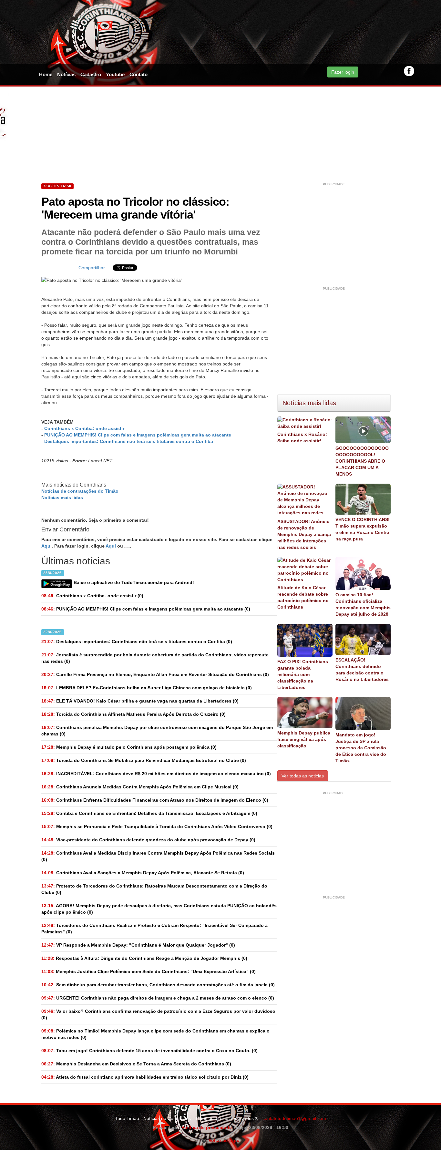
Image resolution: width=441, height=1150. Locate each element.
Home (45, 74)
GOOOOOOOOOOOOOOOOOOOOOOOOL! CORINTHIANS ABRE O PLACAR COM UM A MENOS (362, 461)
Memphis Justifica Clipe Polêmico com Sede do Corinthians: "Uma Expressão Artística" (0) (148, 971)
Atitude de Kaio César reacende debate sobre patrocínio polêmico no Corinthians (303, 597)
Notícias (66, 74)
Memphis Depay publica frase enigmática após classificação (303, 739)
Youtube (115, 74)
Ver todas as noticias (303, 775)
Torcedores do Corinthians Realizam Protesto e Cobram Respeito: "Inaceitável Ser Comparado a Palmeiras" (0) (154, 928)
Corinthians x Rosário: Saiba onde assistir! (302, 437)
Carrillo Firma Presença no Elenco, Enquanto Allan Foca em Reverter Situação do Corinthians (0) (155, 674)
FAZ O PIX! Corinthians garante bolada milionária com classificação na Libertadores (302, 674)
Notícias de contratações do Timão (79, 491)
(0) (92, 595)
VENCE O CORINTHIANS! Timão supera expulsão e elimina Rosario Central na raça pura (363, 529)
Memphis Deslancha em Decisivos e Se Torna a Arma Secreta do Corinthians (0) (136, 1063)
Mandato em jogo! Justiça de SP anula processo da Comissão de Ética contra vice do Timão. (360, 747)
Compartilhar (91, 267)
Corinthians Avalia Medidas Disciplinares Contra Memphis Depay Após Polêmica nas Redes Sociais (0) (158, 856)
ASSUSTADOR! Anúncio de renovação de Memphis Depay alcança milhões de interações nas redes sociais (304, 534)
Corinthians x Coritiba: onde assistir (84, 428)
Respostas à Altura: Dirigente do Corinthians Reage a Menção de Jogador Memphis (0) (144, 958)
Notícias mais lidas (62, 497)
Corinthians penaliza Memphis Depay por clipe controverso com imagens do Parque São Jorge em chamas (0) (157, 730)
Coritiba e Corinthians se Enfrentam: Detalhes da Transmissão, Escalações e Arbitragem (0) (149, 813)
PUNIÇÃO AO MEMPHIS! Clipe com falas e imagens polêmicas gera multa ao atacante (137, 434)
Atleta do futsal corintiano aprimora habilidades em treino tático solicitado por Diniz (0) (145, 1077)
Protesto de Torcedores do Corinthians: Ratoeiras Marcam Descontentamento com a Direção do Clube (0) (154, 889)
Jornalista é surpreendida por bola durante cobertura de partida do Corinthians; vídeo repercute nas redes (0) (155, 658)
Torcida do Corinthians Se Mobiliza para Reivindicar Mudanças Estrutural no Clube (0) (143, 760)
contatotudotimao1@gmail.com (294, 1118)
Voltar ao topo (223, 1140)
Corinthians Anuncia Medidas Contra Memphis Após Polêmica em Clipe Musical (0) (140, 786)
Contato (138, 74)
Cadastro (90, 74)
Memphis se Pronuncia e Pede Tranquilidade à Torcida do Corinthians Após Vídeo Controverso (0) (156, 826)
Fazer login (342, 72)
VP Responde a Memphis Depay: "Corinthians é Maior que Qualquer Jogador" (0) (138, 945)
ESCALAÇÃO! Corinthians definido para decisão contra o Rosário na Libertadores (362, 669)
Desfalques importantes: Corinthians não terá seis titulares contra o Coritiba (128, 441)
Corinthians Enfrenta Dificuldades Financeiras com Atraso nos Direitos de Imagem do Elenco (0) (154, 800)
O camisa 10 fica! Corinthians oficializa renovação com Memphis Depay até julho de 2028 (363, 604)
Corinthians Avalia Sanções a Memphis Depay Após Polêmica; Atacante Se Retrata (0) (142, 872)
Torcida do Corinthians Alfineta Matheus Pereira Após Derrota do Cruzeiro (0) (133, 714)
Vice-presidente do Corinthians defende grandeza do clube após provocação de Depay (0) (148, 839)
